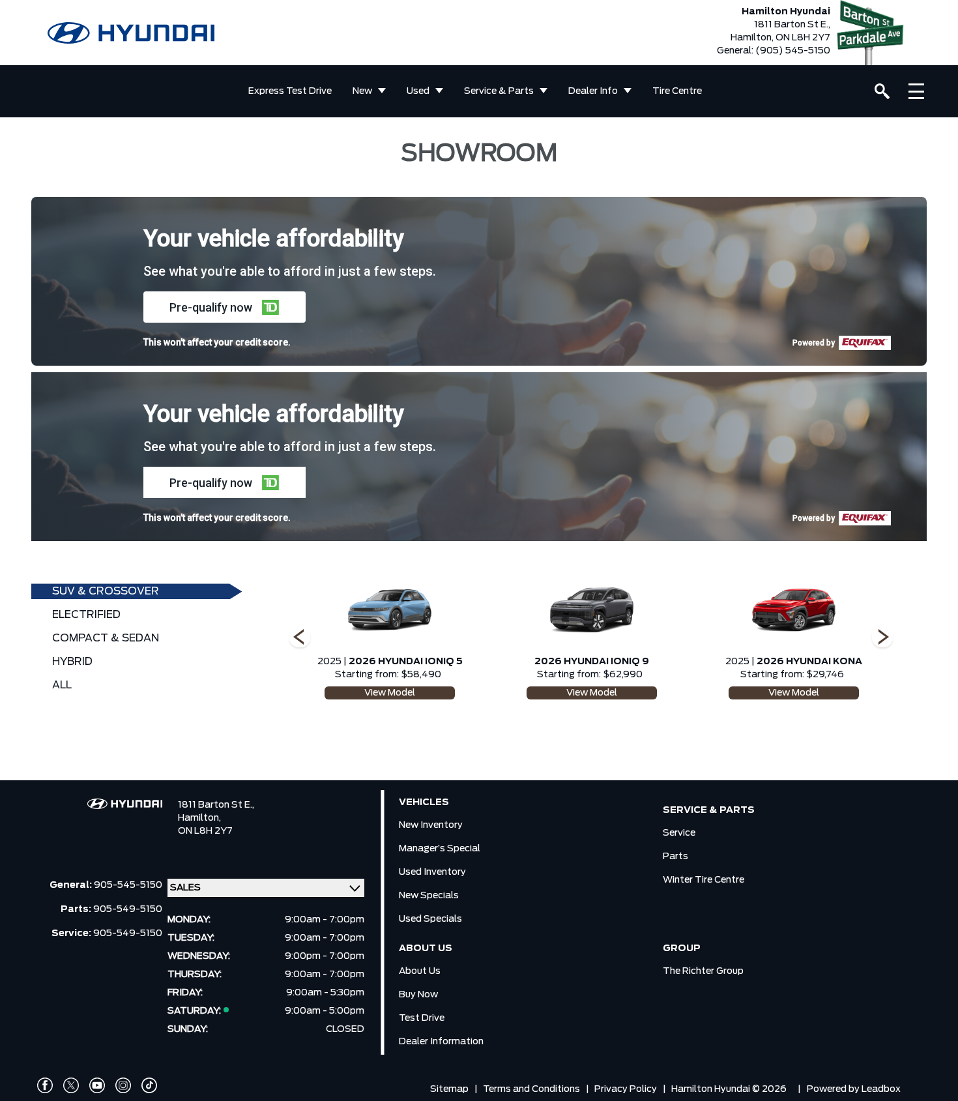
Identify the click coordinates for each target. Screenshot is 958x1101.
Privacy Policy (625, 1089)
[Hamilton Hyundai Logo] (131, 33)
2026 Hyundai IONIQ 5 (406, 661)
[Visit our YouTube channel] (97, 1085)
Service (679, 833)
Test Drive (421, 1018)
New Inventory (431, 825)
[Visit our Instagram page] (123, 1085)
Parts (675, 856)
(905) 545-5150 (792, 50)
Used (418, 91)
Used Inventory (432, 872)
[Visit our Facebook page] (45, 1085)
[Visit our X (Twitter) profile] (71, 1085)
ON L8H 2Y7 (205, 831)
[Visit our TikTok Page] (149, 1085)
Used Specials (430, 919)
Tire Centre (677, 91)
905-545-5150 (128, 885)
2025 (329, 661)
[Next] (300, 638)
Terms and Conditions (531, 1089)
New (362, 91)
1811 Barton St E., (216, 805)
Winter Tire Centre (703, 880)
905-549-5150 (127, 909)
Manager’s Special (439, 848)
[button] (224, 307)
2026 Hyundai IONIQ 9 (591, 661)
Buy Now (418, 994)
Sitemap (449, 1089)
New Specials (429, 895)
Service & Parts (499, 91)
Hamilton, (199, 818)
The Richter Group (703, 971)
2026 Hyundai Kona (809, 661)
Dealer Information (441, 1041)
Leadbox (881, 1089)
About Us (420, 971)
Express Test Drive (290, 91)
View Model (389, 692)
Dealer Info (593, 91)
